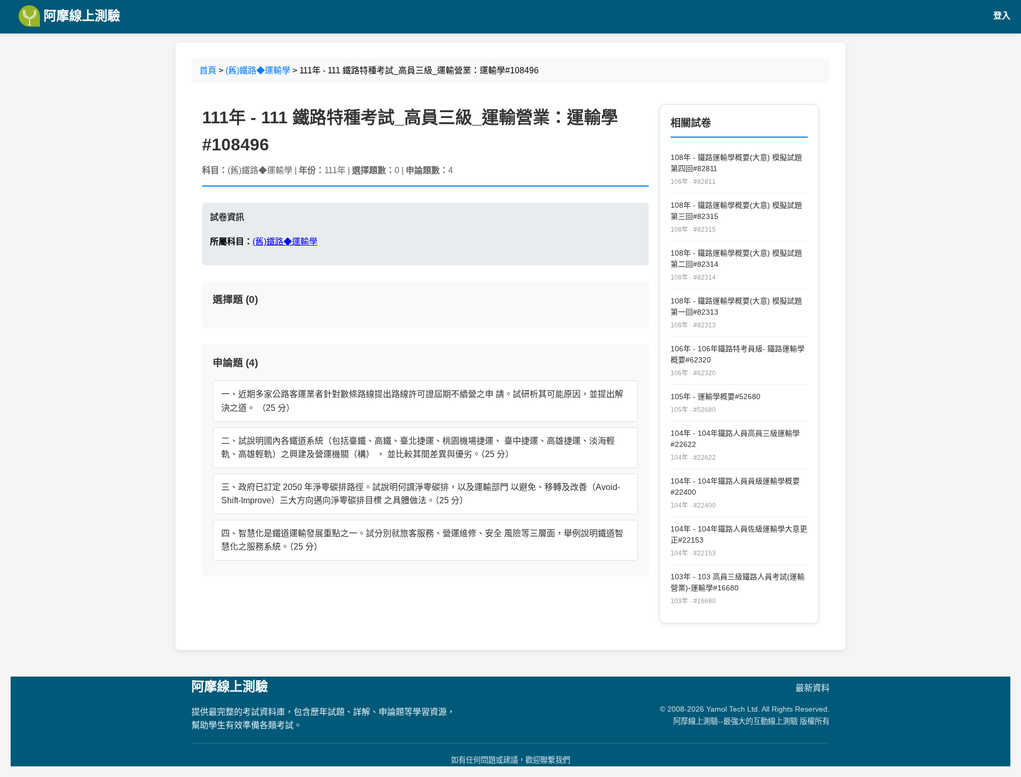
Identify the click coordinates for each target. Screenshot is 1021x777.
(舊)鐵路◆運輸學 (257, 70)
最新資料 (813, 687)
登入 (1001, 15)
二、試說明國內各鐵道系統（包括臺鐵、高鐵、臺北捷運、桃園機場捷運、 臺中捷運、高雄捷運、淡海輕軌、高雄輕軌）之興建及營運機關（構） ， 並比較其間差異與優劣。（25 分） (418, 447)
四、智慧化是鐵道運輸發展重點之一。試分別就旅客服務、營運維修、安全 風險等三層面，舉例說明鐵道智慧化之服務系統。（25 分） (422, 540)
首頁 (207, 70)
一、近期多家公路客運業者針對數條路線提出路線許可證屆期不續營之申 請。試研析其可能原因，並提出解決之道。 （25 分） (422, 401)
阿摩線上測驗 (80, 16)
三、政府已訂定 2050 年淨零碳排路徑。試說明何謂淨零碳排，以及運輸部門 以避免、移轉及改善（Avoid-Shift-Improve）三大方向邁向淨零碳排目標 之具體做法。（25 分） (420, 494)
